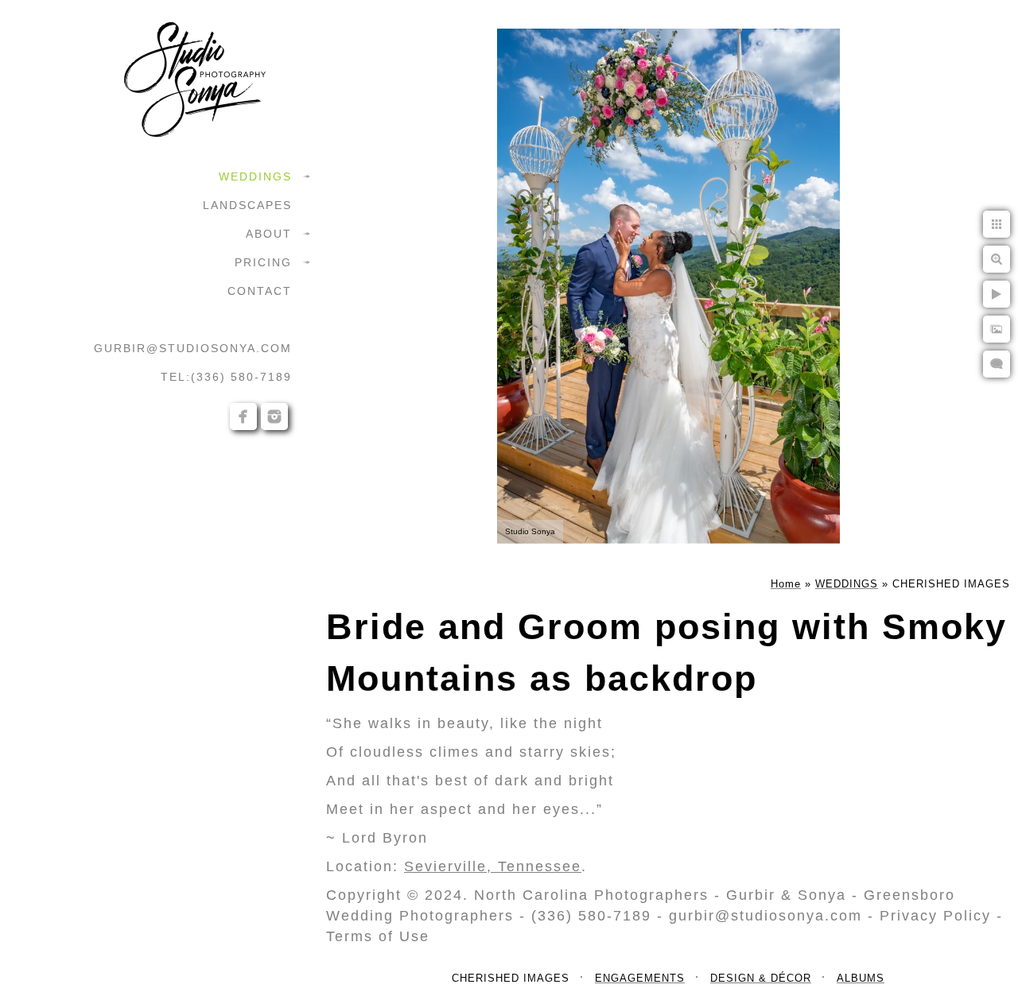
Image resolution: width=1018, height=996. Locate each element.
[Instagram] (274, 416)
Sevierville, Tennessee (492, 866)
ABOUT (269, 233)
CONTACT (259, 291)
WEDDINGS (255, 176)
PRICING (263, 262)
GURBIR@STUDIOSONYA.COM (193, 348)
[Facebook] (243, 416)
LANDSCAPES (247, 205)
